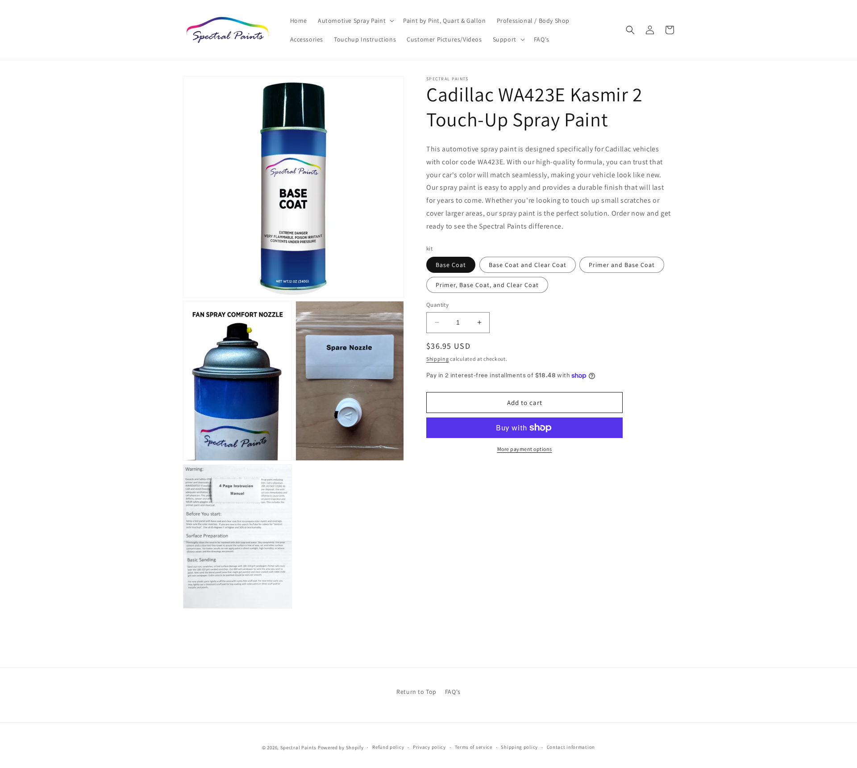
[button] (355, 20)
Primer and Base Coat (622, 265)
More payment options (524, 449)
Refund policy (388, 747)
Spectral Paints (298, 747)
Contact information (571, 747)
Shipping (437, 358)
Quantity (437, 305)
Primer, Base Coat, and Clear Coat (487, 285)
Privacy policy (429, 747)
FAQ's (453, 692)
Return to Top (416, 692)
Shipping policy (519, 747)
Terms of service (473, 747)
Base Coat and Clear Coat (527, 265)
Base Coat (451, 265)
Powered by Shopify (341, 747)
